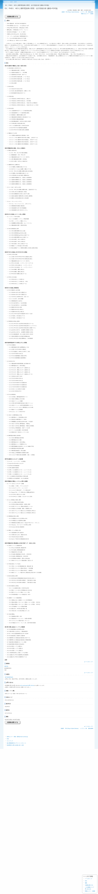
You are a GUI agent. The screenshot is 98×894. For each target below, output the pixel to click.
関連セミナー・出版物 (90, 891)
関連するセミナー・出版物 (87, 13)
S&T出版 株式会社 (9, 677)
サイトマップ (10, 740)
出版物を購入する (12, 16)
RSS (8, 738)
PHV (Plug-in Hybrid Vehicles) (72, 12)
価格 (86, 882)
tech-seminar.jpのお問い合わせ (27, 685)
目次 (86, 880)
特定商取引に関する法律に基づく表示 (15, 745)
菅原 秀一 (6, 666)
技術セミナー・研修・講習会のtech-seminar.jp (17, 736)
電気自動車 (90, 12)
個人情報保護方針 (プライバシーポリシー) (16, 743)
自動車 (63, 12)
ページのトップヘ (89, 661)
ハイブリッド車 (83, 12)
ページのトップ (88, 878)
